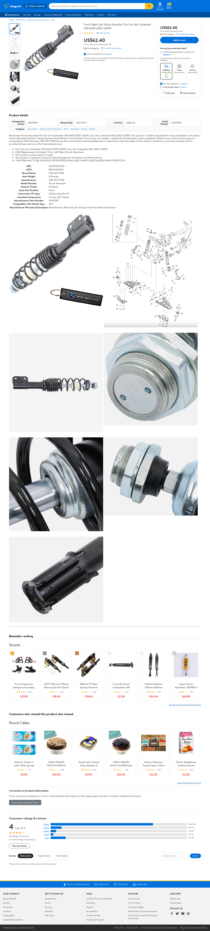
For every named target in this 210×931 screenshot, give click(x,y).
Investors (7, 911)
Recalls (90, 907)
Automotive (20, 19)
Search (195, 855)
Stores (47, 902)
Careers (100, 14)
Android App (175, 902)
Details (183, 87)
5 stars (46, 824)
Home (11, 19)
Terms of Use (134, 898)
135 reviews (105, 33)
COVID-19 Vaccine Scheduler (99, 898)
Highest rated (44, 855)
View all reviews (19, 845)
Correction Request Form (25, 802)
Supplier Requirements (13, 919)
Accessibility (92, 911)
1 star (47, 838)
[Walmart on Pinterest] (188, 914)
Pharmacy (89, 14)
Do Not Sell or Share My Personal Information (159, 928)
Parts (53, 19)
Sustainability (8, 915)
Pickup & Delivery (73, 14)
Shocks (92, 129)
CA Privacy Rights (136, 907)
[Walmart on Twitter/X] (177, 914)
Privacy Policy (134, 902)
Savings (37, 14)
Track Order (123, 884)
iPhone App (175, 898)
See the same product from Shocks (185, 704)
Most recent (25, 855)
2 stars (46, 834)
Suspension (74, 129)
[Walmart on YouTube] (182, 914)
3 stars (46, 831)
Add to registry (189, 92)
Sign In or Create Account (78, 884)
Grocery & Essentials (53, 14)
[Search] (149, 6)
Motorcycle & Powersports (38, 19)
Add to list (170, 92)
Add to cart (179, 40)
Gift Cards (49, 915)
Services (26, 14)
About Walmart (9, 898)
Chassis (84, 129)
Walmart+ (49, 911)
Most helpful (62, 855)
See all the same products (189, 782)
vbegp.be (108, 53)
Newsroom (7, 907)
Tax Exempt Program (95, 919)
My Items (112, 14)
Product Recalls (93, 915)
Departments (14, 14)
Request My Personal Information (142, 911)
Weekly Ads (142, 884)
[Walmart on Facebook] (171, 914)
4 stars (46, 828)
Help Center (103, 884)
